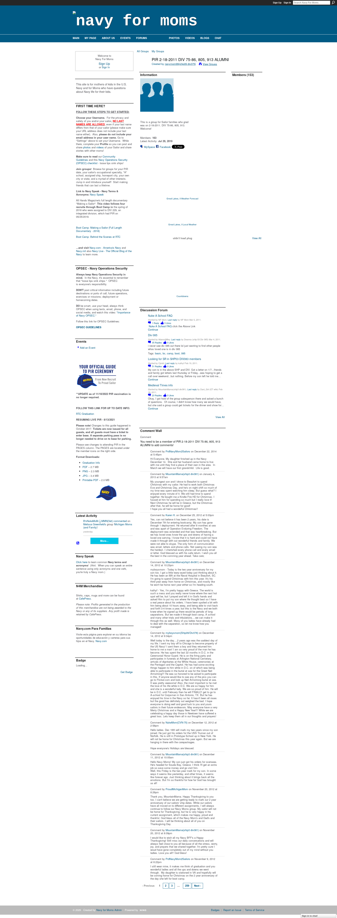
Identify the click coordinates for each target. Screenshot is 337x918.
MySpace (149, 147)
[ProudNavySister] (238, 128)
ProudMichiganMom (177, 789)
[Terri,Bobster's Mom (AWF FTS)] (238, 190)
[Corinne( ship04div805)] (238, 231)
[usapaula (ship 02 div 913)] (249, 190)
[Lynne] (238, 138)
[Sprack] (238, 169)
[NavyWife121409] (238, 210)
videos (100, 147)
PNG (85, 471)
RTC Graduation (85, 414)
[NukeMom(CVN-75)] (238, 148)
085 (183, 353)
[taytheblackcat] (238, 200)
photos (87, 147)
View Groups (210, 64)
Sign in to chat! (310, 916)
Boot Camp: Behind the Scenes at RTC (98, 237)
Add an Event (87, 347)
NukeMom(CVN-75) (176, 722)
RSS (78, 543)
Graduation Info (91, 462)
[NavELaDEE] (249, 159)
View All (220, 417)
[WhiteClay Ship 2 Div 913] (249, 97)
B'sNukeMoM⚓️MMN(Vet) (98, 521)
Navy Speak (97, 194)
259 (187, 885)
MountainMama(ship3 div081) (182, 474)
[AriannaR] (238, 86)
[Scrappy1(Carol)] (249, 169)
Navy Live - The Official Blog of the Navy (104, 252)
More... (104, 541)
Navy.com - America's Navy (105, 247)
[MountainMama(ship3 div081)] (249, 138)
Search (333, 2)
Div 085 (152, 335)
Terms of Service (254, 910)
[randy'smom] (238, 159)
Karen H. (171, 515)
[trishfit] (249, 148)
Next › (197, 885)
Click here (81, 562)
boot (177, 353)
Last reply (172, 319)
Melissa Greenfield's (94, 524)
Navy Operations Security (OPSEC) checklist (102, 161)
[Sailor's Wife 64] (249, 107)
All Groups (143, 51)
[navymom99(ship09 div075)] (143, 68)
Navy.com (101, 641)
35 (157, 342)
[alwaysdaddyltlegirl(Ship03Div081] (249, 210)
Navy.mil (81, 251)
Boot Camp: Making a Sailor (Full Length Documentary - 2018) (99, 229)
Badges (215, 910)
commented (120, 521)
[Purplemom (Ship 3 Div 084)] (238, 179)
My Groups (158, 51)
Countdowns (182, 296)
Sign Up (277, 2)
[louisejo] (249, 231)
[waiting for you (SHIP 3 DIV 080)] (249, 128)
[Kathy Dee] (249, 200)
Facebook (165, 147)
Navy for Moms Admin (109, 910)
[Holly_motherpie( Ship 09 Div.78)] (249, 179)
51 (157, 366)
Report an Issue (232, 910)
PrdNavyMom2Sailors (178, 451)
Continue (153, 329)
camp (170, 353)
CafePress (85, 598)
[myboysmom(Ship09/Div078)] (238, 97)
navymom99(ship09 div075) (180, 64)
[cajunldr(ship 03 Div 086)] (249, 86)
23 (157, 395)
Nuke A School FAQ (160, 315)
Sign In (287, 2)
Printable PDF (90, 480)
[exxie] (238, 107)
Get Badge (127, 672)
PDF (85, 467)
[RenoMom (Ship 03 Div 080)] (249, 117)
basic (158, 353)
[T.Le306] (238, 221)
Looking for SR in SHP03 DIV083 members (174, 359)
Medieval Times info (160, 385)
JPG (85, 476)
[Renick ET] (238, 117)
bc (164, 353)
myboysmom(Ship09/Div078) (182, 633)
